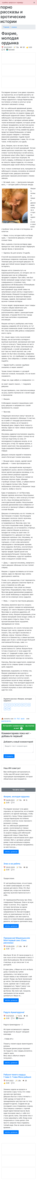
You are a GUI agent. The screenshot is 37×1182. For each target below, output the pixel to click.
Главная (6, 27)
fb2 (18, 719)
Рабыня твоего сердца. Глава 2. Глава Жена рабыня (17, 1075)
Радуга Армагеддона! (14, 1012)
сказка (14, 27)
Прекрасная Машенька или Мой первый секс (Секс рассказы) (17, 940)
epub (22, 719)
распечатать (6, 721)
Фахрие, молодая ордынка (16, 796)
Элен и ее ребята (12, 864)
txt (15, 719)
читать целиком (11, 852)
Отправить (9, 756)
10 (9, 708)
